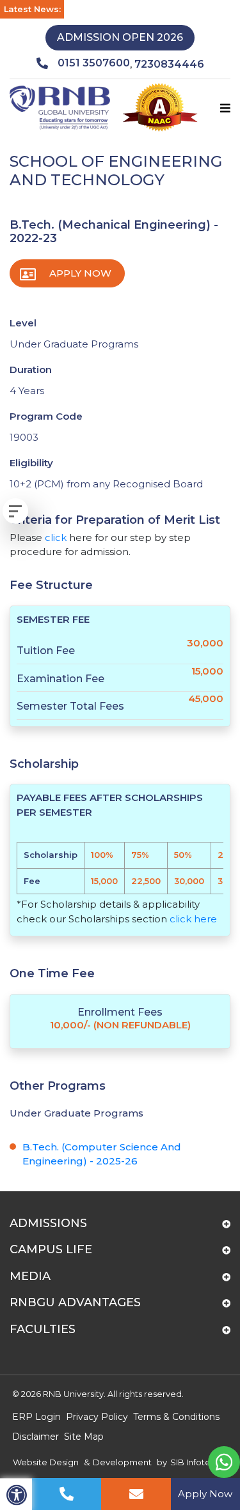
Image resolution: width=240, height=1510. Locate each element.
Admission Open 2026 (120, 37)
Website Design (46, 1462)
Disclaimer (35, 1436)
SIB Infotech (195, 1462)
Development (122, 1462)
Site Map (84, 1436)
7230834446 (169, 64)
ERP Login (36, 1416)
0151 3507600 (94, 63)
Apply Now (80, 273)
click (56, 537)
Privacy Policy (97, 1416)
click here (193, 919)
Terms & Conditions (176, 1416)
